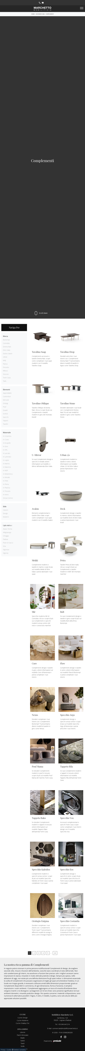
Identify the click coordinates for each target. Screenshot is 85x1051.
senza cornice (8, 498)
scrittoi (5, 414)
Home (33, 14)
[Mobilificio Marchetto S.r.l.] (42, 8)
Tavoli (22, 1043)
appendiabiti (7, 393)
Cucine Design (23, 1018)
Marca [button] (5, 336)
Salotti (22, 1041)
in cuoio (6, 439)
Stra (4, 546)
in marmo (6, 464)
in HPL (5, 450)
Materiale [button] (7, 432)
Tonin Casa (7, 378)
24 (55, 953)
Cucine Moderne (22, 1020)
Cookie (9, 1050)
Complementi (50, 14)
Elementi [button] (6, 389)
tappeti (5, 420)
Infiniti (5, 357)
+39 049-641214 (64, 1024)
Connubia (6, 343)
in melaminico (8, 474)
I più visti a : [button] (7, 525)
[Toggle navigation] (81, 8)
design (5, 513)
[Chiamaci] (39, 2)
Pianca (5, 364)
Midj (4, 360)
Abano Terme (7, 529)
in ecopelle (7, 443)
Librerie (22, 1032)
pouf (4, 407)
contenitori (7, 396)
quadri (5, 410)
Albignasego (7, 532)
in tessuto (6, 491)
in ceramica (7, 436)
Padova (5, 539)
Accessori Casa (40, 14)
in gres (5, 446)
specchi (5, 417)
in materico (7, 467)
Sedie (23, 1046)
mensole (6, 400)
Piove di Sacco (8, 543)
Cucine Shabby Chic (22, 1023)
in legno (6, 460)
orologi (5, 403)
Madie (22, 1038)
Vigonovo (6, 550)
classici (5, 510)
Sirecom (6, 374)
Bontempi (6, 340)
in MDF (5, 470)
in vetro (6, 494)
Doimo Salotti (7, 353)
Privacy (3, 1050)
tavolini (5, 424)
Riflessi (5, 371)
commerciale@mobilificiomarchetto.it (65, 1028)
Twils (4, 381)
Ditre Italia (6, 350)
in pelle (5, 481)
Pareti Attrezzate (22, 1035)
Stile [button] (4, 506)
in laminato (7, 457)
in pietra (6, 484)
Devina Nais (7, 347)
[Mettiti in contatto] (42, 2)
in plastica (6, 488)
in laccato (6, 453)
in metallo (6, 477)
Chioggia (6, 536)
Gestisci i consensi (20, 1050)
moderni (6, 517)
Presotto (6, 367)
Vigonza (5, 553)
